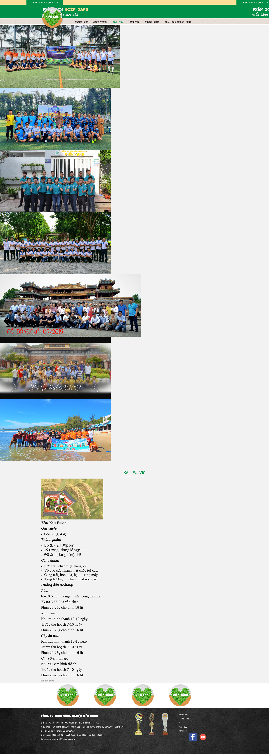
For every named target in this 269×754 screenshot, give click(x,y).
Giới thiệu (100, 22)
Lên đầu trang (47, 680)
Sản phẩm (118, 22)
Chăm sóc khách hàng (178, 22)
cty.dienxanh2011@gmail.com (61, 739)
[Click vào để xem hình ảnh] (72, 498)
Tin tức (134, 22)
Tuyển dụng (152, 22)
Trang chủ (81, 22)
